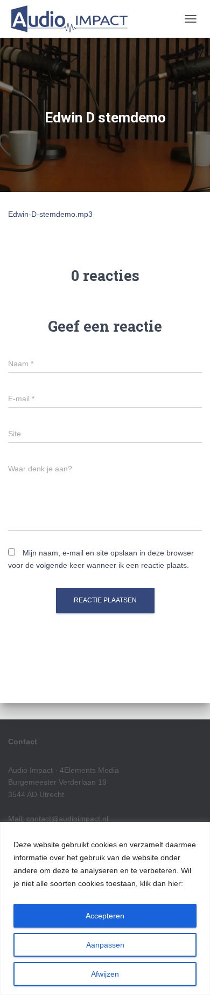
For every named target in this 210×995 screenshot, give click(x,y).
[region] (105, 908)
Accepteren (105, 915)
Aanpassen (105, 945)
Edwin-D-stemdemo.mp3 (50, 214)
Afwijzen (105, 974)
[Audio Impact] (72, 18)
